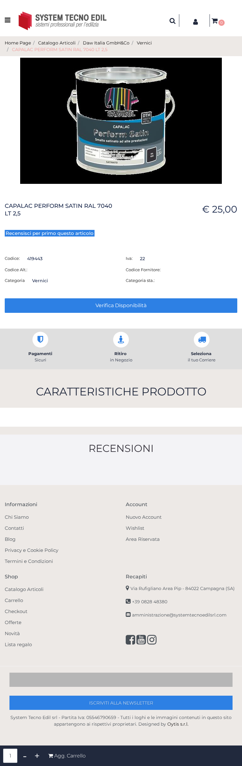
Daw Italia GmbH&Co (106, 43)
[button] (121, 120)
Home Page (18, 43)
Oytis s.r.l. (177, 724)
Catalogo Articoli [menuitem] (24, 589)
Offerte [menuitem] (13, 622)
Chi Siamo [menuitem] (17, 517)
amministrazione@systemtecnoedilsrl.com (179, 615)
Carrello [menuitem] (14, 600)
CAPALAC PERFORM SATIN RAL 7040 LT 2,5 (59, 49)
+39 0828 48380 (149, 602)
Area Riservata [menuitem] (143, 539)
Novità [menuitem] (12, 633)
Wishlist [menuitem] (135, 528)
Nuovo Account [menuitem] (144, 517)
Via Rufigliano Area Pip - (182, 588)
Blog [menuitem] (10, 539)
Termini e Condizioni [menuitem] (29, 561)
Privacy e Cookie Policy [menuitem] (31, 550)
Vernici (144, 43)
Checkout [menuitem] (16, 611)
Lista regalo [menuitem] (18, 644)
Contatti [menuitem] (14, 528)
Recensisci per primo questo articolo (50, 233)
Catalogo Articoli (57, 43)
